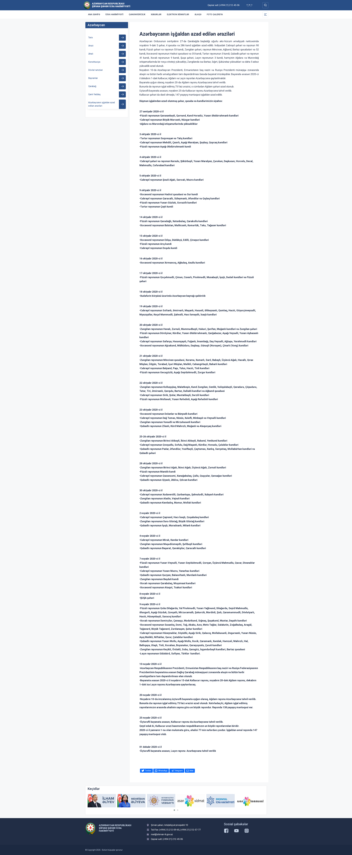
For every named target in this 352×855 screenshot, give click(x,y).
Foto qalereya (215, 14)
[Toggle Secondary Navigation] (265, 14)
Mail (191, 771)
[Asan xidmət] (161, 800)
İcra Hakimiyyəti (114, 14)
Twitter (148, 771)
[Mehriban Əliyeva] (102, 800)
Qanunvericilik (137, 14)
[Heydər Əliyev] (250, 800)
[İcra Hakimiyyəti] (87, 5)
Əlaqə (198, 14)
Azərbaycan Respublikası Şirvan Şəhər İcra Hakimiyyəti (111, 5)
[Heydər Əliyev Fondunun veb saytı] (131, 800)
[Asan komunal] (220, 800)
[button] (174, 810)
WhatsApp (162, 771)
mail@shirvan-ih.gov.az (162, 834)
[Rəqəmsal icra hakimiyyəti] (191, 800)
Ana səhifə (94, 14)
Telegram (178, 771)
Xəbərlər (156, 14)
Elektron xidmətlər (178, 14)
